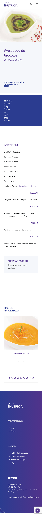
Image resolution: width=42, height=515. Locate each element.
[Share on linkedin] (21, 378)
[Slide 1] (18, 362)
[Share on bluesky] (27, 378)
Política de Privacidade (19, 453)
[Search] (30, 4)
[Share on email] (32, 378)
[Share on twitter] (12, 378)
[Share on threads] (15, 378)
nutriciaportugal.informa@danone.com (24, 497)
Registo (13, 431)
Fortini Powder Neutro (27, 186)
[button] (37, 4)
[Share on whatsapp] (24, 378)
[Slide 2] (21, 362)
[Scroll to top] (38, 510)
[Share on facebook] (9, 378)
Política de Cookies (18, 456)
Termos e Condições (18, 459)
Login (13, 428)
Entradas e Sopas (13, 59)
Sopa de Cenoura (21, 353)
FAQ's (13, 463)
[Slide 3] (23, 362)
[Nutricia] (11, 4)
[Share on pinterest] (18, 378)
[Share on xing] (29, 378)
